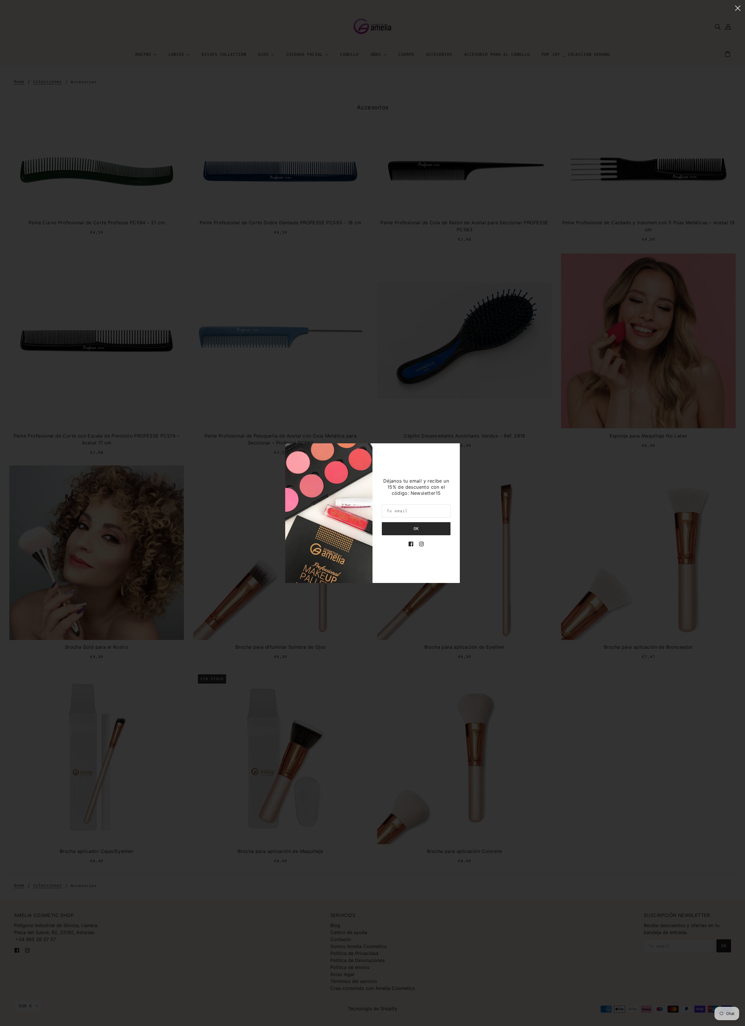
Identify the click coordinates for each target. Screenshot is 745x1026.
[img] (411, 543)
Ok (416, 528)
